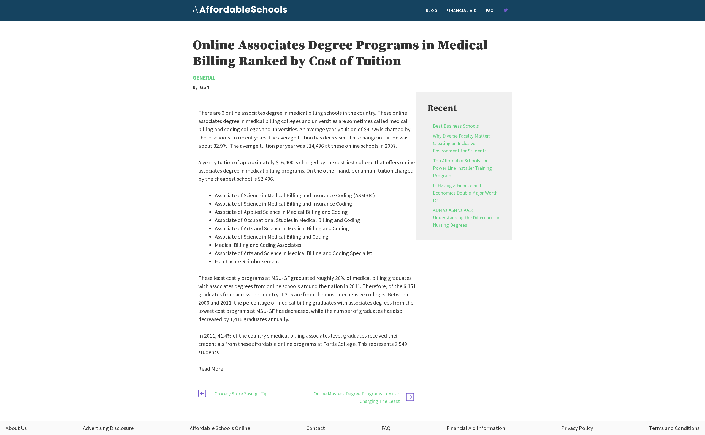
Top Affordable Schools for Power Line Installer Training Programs (462, 168)
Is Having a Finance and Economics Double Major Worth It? (465, 192)
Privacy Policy (577, 428)
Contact (315, 428)
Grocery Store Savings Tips (242, 393)
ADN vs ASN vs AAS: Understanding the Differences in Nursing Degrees (466, 217)
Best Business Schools (456, 126)
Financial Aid (461, 10)
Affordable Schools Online (220, 428)
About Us (16, 428)
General (204, 77)
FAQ (490, 10)
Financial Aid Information (476, 428)
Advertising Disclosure (108, 428)
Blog (432, 10)
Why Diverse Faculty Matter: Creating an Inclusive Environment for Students (461, 143)
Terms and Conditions (674, 428)
